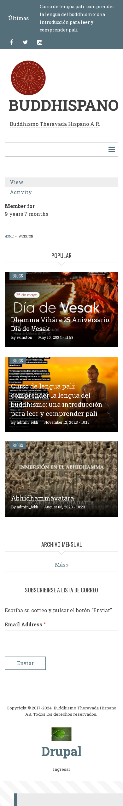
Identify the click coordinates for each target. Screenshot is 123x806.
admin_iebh (27, 422)
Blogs (18, 275)
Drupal (61, 751)
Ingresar (61, 769)
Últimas (18, 18)
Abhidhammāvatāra (42, 498)
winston (24, 337)
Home (9, 236)
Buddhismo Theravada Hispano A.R (54, 123)
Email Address (23, 624)
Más (60, 564)
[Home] (62, 734)
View (25, 183)
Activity (21, 192)
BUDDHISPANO (64, 105)
